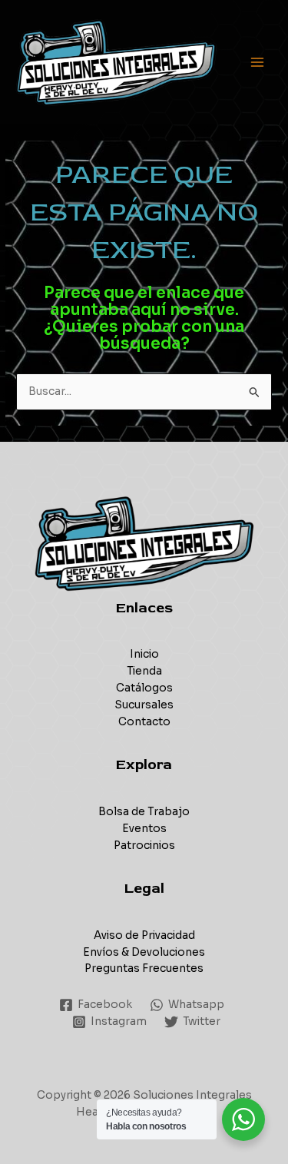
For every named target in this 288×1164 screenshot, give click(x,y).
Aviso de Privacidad (144, 935)
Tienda (144, 671)
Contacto (144, 721)
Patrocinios (144, 845)
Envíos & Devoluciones (144, 952)
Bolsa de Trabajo (144, 811)
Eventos (144, 828)
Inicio (144, 654)
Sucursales (144, 704)
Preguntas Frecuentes (144, 968)
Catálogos (144, 688)
